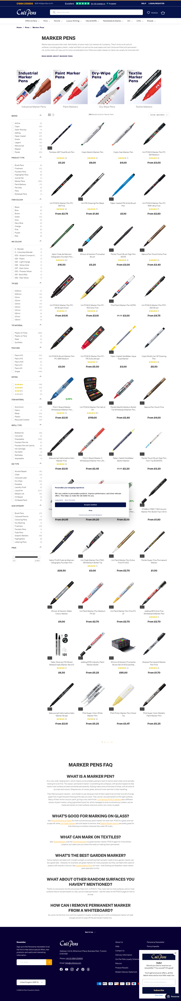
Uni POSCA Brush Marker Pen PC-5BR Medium (61, 357)
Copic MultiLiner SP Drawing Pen (154, 357)
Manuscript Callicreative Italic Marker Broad (61, 714)
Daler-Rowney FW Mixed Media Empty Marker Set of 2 (61, 663)
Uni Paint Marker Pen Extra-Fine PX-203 (123, 561)
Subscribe (159, 990)
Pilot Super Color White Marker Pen (92, 714)
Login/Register (156, 3)
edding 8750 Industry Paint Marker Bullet (92, 663)
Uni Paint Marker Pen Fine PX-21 (123, 612)
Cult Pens (24, 990)
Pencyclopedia (153, 946)
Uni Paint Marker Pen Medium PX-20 (92, 612)
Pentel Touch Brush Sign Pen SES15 (123, 255)
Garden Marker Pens (84, 865)
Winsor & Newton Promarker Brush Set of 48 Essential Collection (123, 663)
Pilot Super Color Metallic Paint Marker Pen (154, 714)
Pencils (57, 21)
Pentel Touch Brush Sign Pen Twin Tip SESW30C (154, 459)
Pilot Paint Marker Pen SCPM (123, 305)
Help (143, 3)
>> (111, 742)
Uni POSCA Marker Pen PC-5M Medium (154, 153)
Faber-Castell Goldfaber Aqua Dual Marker (123, 357)
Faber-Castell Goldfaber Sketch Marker (123, 459)
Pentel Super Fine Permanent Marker (154, 561)
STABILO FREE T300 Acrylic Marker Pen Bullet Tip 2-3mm (154, 510)
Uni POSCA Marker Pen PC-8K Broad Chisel (62, 306)
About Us (119, 942)
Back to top (89, 932)
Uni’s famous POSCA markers (109, 799)
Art (128, 21)
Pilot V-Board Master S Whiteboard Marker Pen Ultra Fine (92, 459)
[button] (163, 12)
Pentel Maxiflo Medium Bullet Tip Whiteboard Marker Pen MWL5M (123, 408)
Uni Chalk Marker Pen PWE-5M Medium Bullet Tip (92, 561)
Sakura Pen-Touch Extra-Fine (154, 254)
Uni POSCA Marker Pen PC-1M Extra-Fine (92, 306)
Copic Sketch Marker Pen (92, 152)
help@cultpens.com (73, 963)
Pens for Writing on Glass (61, 820)
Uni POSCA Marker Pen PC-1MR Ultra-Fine (154, 204)
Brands (150, 21)
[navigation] (29, 337)
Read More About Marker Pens (57, 56)
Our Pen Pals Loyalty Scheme (127, 959)
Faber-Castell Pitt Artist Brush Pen (123, 204)
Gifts (139, 21)
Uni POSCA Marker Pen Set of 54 (92, 408)
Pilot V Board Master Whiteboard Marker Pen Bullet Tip (61, 408)
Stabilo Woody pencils (109, 823)
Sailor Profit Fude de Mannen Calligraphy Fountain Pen (61, 561)
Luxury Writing (72, 21)
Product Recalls (121, 967)
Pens (45, 21)
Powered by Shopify (33, 990)
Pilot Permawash (79, 841)
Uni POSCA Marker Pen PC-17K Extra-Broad (92, 357)
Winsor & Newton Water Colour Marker (61, 612)
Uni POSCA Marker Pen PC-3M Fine (62, 204)
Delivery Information (123, 955)
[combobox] (96, 12)
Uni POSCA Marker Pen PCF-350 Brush (154, 306)
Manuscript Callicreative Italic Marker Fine (61, 459)
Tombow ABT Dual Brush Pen (61, 152)
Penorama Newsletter (155, 942)
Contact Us (119, 950)
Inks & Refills (91, 21)
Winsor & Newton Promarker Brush (92, 255)
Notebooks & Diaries (112, 21)
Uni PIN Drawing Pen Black (92, 203)
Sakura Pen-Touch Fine (154, 407)
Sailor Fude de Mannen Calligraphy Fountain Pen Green (61, 255)
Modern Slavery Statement (126, 972)
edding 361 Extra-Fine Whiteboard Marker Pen (154, 612)
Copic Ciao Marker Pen (123, 152)
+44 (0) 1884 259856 (74, 958)
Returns (118, 963)
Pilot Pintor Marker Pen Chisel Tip (123, 714)
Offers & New (31, 21)
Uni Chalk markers (67, 823)
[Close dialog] (175, 953)
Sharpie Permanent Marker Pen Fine (154, 663)
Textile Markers (59, 841)
